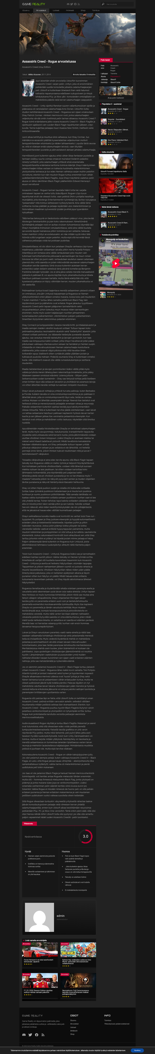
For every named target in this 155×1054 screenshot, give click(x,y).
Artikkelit (70, 10)
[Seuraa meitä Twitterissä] (71, 4)
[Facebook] (36, 1035)
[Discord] (24, 1035)
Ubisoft (113, 79)
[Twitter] (30, 1035)
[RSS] (43, 1035)
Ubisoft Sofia (115, 82)
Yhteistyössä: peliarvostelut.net (116, 1024)
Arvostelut (41, 10)
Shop (83, 10)
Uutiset (56, 10)
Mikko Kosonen (34, 74)
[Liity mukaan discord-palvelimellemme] (68, 4)
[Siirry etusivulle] (33, 4)
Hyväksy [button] (137, 1050)
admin (61, 915)
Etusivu (26, 10)
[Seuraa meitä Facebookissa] (75, 4)
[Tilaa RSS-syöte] (78, 4)
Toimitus (96, 10)
